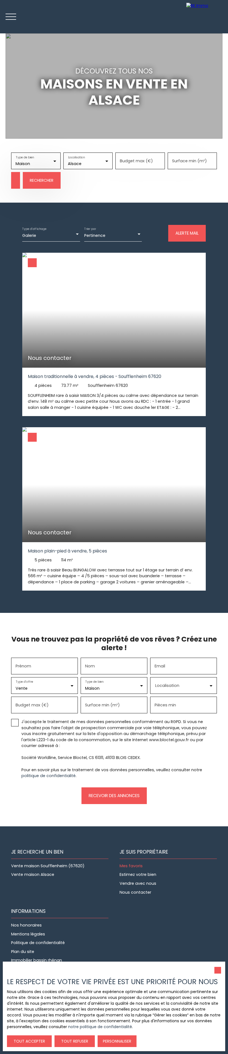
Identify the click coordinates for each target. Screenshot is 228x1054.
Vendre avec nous (138, 883)
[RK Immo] (206, 16)
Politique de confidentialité (38, 942)
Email (160, 666)
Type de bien (25, 157)
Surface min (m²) (189, 160)
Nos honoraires (26, 925)
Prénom (23, 666)
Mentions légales (28, 934)
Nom (90, 666)
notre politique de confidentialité (100, 1027)
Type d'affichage (34, 229)
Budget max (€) (136, 160)
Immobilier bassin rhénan (36, 960)
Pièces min (165, 704)
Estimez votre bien (138, 874)
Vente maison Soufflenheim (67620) (48, 866)
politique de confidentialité (48, 775)
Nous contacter (135, 892)
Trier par (90, 229)
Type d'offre (24, 682)
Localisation (76, 157)
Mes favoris (131, 866)
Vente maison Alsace (32, 874)
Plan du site (22, 951)
